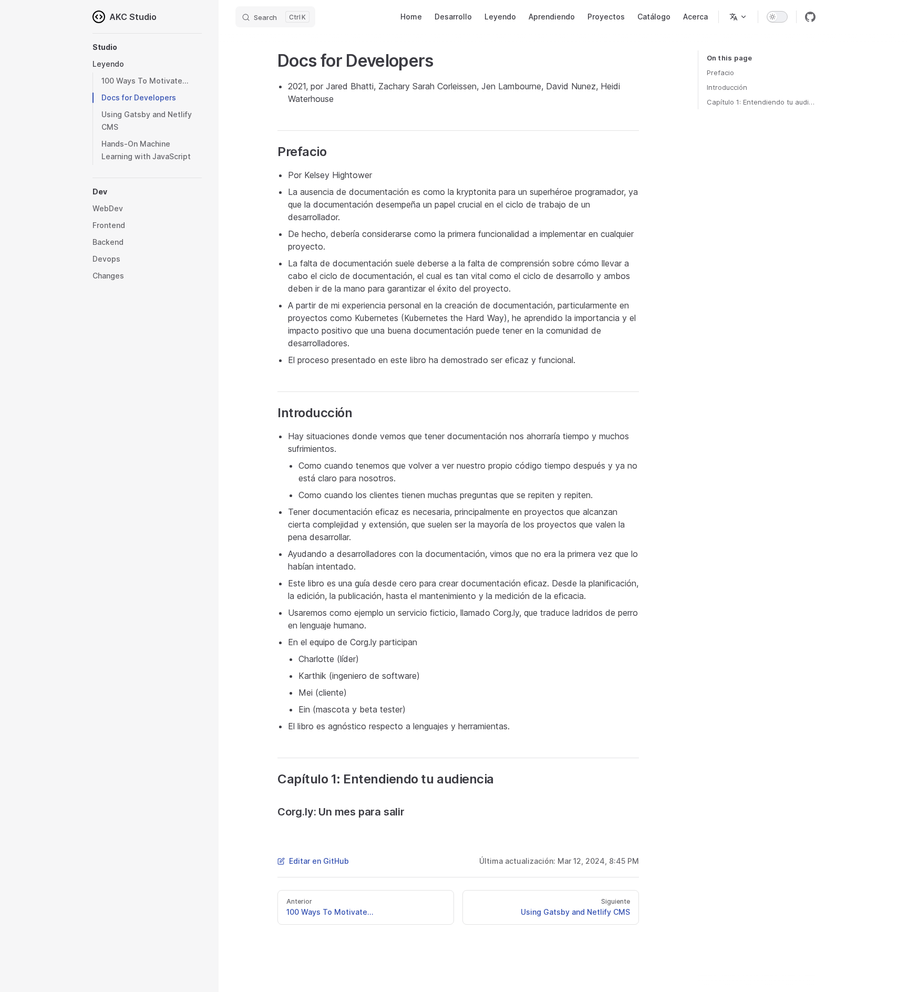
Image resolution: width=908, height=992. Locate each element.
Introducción (727, 87)
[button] (147, 47)
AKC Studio (133, 17)
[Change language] (738, 17)
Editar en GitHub (319, 860)
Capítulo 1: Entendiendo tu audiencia (761, 102)
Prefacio (720, 72)
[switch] (777, 17)
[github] (810, 16)
